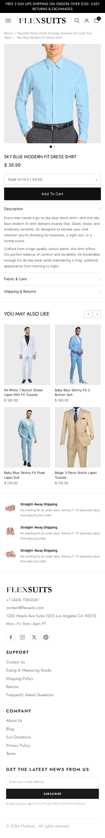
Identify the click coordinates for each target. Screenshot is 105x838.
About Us (14, 720)
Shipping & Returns (52, 291)
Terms (10, 753)
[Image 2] (54, 147)
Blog (10, 729)
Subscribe (53, 794)
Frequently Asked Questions (30, 695)
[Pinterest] (45, 637)
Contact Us (15, 662)
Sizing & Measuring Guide (28, 670)
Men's (8, 33)
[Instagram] (22, 637)
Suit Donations (18, 737)
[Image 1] (50, 147)
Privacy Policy (18, 745)
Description (52, 209)
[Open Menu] (8, 20)
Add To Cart (52, 194)
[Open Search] (77, 20)
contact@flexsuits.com (25, 608)
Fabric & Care (52, 279)
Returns (12, 687)
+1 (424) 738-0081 (22, 600)
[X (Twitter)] (34, 637)
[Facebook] (10, 637)
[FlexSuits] (29, 589)
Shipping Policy (19, 678)
